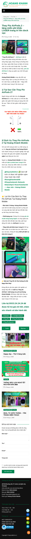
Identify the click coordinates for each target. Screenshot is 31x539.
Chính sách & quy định (9, 521)
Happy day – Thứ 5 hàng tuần (14, 354)
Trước (7, 328)
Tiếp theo (23, 328)
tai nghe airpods (18, 315)
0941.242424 (10, 492)
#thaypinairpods (11, 182)
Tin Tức (17, 36)
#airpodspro (9, 185)
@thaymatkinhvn (11, 172)
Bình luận (5, 433)
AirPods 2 (19, 57)
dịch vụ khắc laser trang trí (15, 162)
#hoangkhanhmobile (12, 180)
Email (4, 450)
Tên (3, 443)
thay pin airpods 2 (9, 322)
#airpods (21, 182)
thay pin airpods (17, 319)
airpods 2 (6, 315)
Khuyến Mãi (7, 350)
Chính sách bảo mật (8, 524)
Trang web (5, 458)
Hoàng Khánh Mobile (14, 496)
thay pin (6, 319)
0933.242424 (13, 490)
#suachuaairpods (21, 185)
